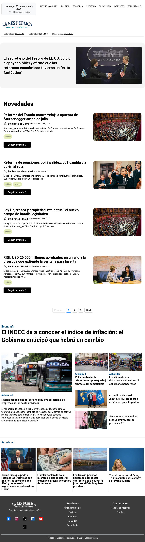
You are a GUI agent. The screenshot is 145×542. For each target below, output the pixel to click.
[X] (25, 519)
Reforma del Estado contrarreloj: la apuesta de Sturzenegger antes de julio (41, 117)
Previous (58, 310)
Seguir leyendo (16, 144)
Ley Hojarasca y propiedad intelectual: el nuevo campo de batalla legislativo (41, 212)
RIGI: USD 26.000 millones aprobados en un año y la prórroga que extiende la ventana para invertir (45, 260)
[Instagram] (17, 519)
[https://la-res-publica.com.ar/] (72, 24)
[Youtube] (41, 519)
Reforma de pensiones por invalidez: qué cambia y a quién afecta (45, 164)
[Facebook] (9, 519)
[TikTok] (25, 527)
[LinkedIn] (33, 519)
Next (88, 310)
